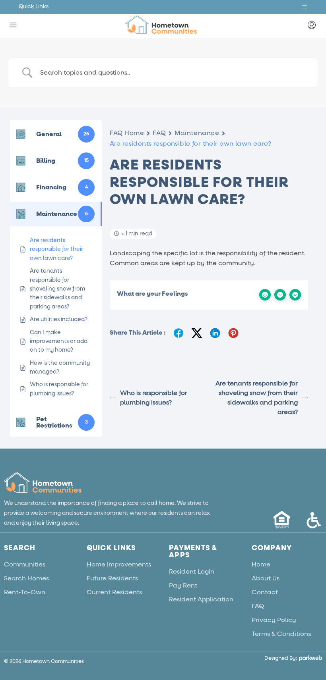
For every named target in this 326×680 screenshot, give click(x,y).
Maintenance (197, 133)
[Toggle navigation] (304, 7)
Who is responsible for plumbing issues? (153, 398)
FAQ (159, 133)
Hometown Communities (53, 661)
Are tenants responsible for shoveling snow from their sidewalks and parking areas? (256, 397)
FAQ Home (127, 133)
